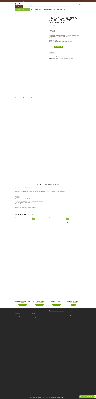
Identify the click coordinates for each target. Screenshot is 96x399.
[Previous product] (78, 14)
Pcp (69, 58)
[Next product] (80, 14)
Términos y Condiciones (36, 317)
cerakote (61, 58)
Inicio (50, 13)
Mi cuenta (33, 313)
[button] (22, 305)
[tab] (40, 184)
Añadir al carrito (58, 46)
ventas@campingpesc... (21, 316)
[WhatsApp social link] (52, 60)
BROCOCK (55, 58)
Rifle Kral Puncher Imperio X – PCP (39, 301)
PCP (57, 13)
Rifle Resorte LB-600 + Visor (56, 301)
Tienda (33, 315)
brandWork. (64, 397)
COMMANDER (65, 58)
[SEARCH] (68, 5)
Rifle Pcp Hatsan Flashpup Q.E (73, 301)
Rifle (55, 13)
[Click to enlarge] (17, 94)
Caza (52, 13)
